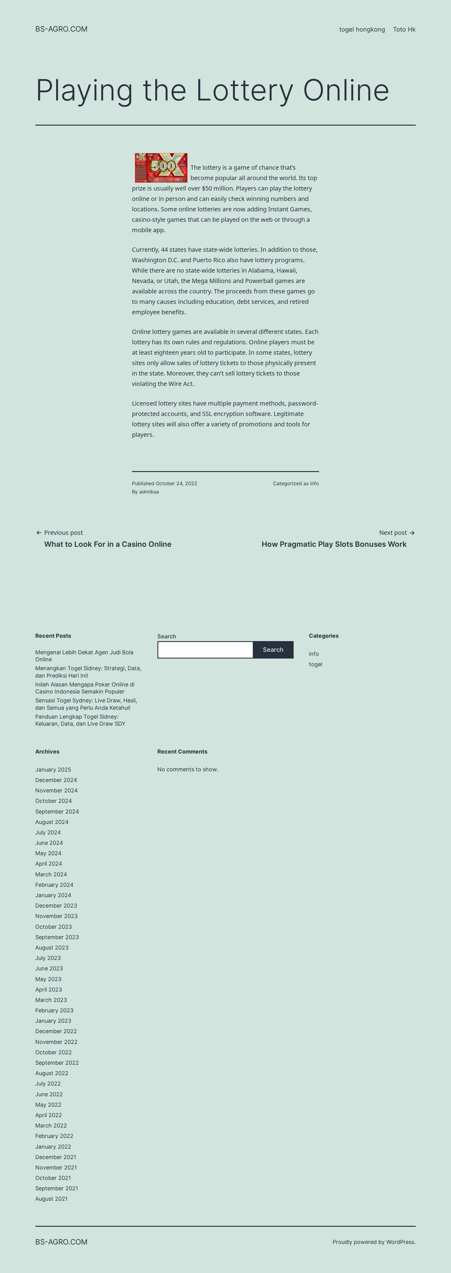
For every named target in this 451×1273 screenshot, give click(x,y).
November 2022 (56, 1042)
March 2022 (51, 1125)
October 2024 (53, 801)
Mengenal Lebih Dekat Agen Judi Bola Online (84, 656)
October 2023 (53, 927)
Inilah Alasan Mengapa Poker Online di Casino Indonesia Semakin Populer (84, 688)
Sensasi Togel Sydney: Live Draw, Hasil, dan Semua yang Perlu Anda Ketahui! (86, 704)
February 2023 (54, 1010)
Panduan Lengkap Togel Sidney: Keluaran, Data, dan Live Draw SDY (80, 720)
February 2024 (54, 885)
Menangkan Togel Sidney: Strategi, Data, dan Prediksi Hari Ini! (88, 671)
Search (166, 636)
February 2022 (54, 1136)
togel (315, 664)
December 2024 (56, 780)
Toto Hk (404, 29)
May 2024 (48, 853)
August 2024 (52, 822)
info (314, 483)
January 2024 (53, 895)
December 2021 (55, 1157)
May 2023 (48, 979)
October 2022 (53, 1052)
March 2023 (51, 1000)
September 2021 (56, 1188)
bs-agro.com (61, 29)
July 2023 (48, 958)
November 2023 (56, 916)
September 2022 (57, 1063)
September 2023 (57, 937)
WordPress (400, 1242)
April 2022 (48, 1115)
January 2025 (53, 769)
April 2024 (48, 863)
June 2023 (49, 968)
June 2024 (49, 843)
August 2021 (51, 1199)
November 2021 (56, 1167)
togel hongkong (362, 29)
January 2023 (53, 1021)
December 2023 (56, 905)
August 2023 (51, 947)
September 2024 (57, 811)
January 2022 (53, 1146)
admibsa (149, 492)
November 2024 (56, 790)
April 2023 (48, 989)
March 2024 (51, 874)
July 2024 (48, 832)
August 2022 (51, 1073)
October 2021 (53, 1178)
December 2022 (56, 1031)
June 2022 (49, 1094)
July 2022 (48, 1083)
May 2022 (48, 1104)
